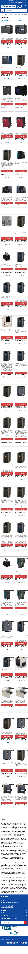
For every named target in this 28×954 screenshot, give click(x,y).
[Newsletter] (25, 922)
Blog (16, 0)
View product (21, 576)
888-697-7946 (5, 900)
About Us (11, 0)
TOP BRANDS (4, 915)
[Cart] (25, 6)
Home (2, 14)
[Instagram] (11, 906)
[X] (5, 906)
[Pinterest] (8, 906)
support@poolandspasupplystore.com (10, 902)
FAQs (19, 0)
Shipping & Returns (12, 2)
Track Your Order (22, 2)
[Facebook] (2, 906)
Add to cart (7, 41)
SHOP (2, 913)
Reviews (24, 0)
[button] (25, 21)
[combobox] (16, 10)
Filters (19, 20)
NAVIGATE (3, 910)
